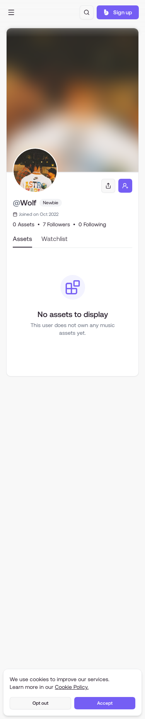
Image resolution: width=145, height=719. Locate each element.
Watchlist (54, 238)
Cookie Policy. (72, 687)
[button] (11, 12)
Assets (22, 238)
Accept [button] (105, 703)
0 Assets (23, 224)
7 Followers (56, 224)
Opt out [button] (40, 703)
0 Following (92, 224)
